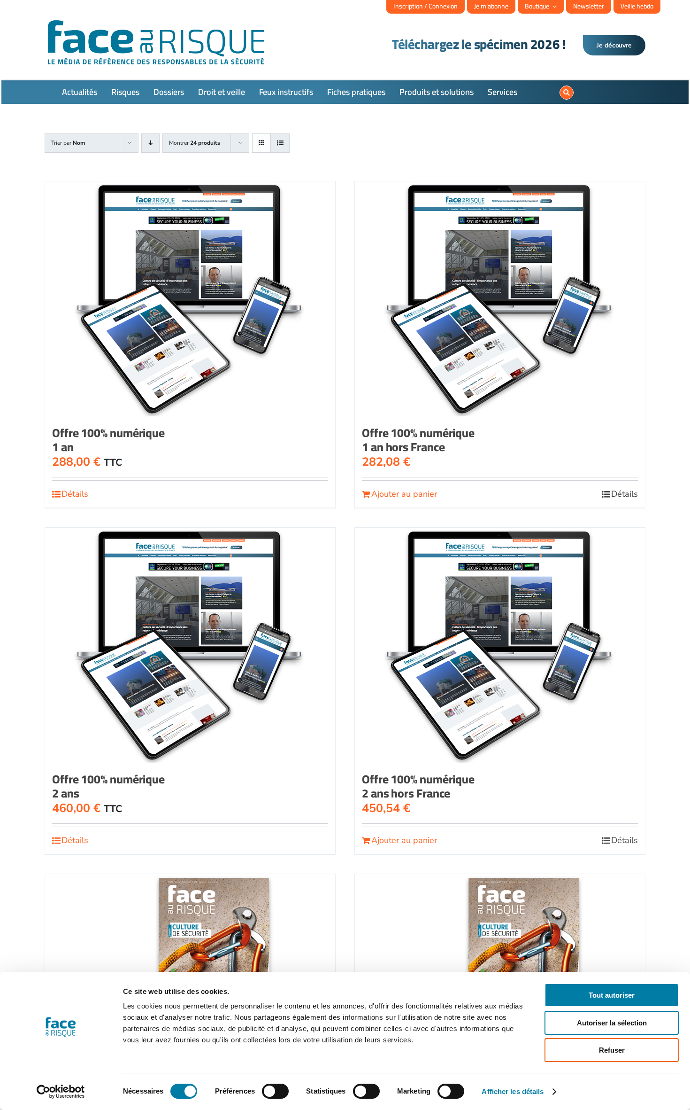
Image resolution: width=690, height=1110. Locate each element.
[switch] (275, 1091)
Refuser (612, 1050)
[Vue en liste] (280, 143)
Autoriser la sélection (612, 1023)
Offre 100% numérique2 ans (108, 786)
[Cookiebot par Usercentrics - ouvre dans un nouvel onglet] (61, 1092)
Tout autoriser (612, 995)
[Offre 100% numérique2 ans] (190, 645)
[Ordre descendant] (150, 143)
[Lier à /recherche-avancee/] (567, 93)
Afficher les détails (513, 1091)
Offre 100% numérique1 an (108, 440)
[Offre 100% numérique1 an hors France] (500, 298)
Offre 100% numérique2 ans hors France (418, 786)
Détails (74, 494)
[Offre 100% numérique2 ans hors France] (500, 645)
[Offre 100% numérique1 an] (190, 298)
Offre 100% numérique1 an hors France (418, 440)
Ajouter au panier (404, 494)
